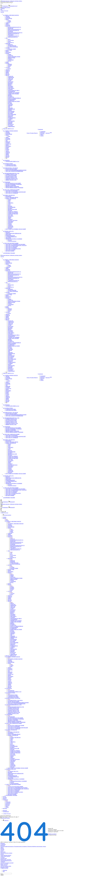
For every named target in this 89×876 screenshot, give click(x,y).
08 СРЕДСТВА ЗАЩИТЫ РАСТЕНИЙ (16, 725)
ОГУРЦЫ (12, 567)
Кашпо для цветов (4, 863)
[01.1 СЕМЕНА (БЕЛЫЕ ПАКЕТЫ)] (14, 129)
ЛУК (11, 553)
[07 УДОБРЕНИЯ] (14, 181)
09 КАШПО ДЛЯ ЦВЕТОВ (13, 732)
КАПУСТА (12, 538)
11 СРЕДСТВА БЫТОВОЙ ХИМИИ (15, 786)
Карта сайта (2, 851)
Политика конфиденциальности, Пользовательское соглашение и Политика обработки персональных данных (23, 846)
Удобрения (2, 861)
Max (1, 9)
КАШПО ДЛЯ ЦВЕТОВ (15, 737)
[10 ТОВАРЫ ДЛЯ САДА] (14, 230)
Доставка (2, 849)
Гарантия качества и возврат (6, 853)
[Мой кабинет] (1, 500)
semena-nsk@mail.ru (6, 818)
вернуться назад (53, 835)
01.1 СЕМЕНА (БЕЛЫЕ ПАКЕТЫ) (15, 658)
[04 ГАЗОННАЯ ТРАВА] (14, 162)
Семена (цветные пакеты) (5, 855)
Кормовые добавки (4, 867)
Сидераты (2, 857)
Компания (2, 843)
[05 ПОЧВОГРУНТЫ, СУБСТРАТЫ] (14, 166)
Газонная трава (3, 858)
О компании (7, 801)
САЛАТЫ (12, 593)
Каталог (7, 520)
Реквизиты (2, 845)
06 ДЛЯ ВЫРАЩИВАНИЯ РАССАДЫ (16, 706)
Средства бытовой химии (5, 866)
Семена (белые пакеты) (5, 856)
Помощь (2, 848)
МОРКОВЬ (12, 560)
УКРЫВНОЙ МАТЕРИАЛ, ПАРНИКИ (18, 781)
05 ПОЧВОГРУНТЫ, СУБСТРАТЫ (15, 700)
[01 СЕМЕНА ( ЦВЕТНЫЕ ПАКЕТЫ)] (14, 14)
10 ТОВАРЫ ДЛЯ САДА (13, 771)
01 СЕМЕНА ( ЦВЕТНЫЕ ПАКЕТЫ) (15, 523)
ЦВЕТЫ (12, 603)
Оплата (2, 850)
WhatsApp (2, 8)
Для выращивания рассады (6, 860)
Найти (2, 874)
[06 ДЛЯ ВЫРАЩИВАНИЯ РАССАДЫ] (14, 172)
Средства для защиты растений (6, 862)
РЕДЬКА (12, 586)
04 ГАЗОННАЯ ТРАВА (12, 694)
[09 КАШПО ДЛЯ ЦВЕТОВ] (14, 194)
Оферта (2, 847)
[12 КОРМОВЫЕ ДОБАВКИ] (14, 252)
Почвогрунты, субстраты (5, 859)
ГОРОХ (11, 530)
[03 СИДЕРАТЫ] (14, 159)
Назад (6, 519)
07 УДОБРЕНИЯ (11, 716)
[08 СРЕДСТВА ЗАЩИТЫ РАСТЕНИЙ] (14, 188)
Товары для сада (3, 865)
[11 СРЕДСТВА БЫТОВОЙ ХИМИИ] (14, 242)
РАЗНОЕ (12, 574)
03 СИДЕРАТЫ (11, 690)
